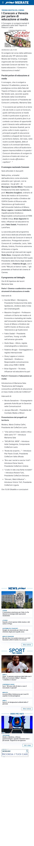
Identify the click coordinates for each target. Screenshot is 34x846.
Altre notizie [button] (27, 645)
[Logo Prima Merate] (17, 2)
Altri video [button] (27, 745)
